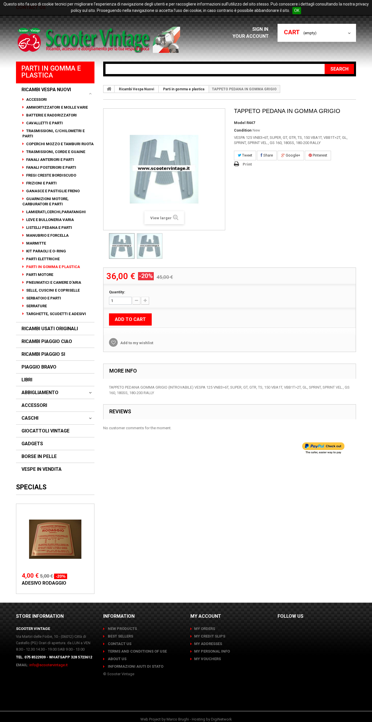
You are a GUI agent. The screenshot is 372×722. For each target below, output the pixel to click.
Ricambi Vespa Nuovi (46, 89)
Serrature (36, 306)
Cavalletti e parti (44, 123)
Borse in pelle (39, 456)
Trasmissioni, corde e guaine (55, 152)
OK (296, 10)
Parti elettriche (42, 259)
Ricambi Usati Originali (50, 328)
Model (240, 123)
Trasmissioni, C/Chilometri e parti (53, 133)
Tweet (246, 155)
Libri (27, 379)
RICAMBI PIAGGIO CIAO (47, 341)
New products (122, 628)
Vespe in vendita (42, 469)
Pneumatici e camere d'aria (53, 282)
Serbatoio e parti (43, 298)
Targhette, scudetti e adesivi (55, 314)
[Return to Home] (109, 88)
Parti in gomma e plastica (52, 267)
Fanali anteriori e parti (49, 159)
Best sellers (120, 636)
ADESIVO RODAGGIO (44, 583)
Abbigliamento (40, 392)
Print (247, 164)
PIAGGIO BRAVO (39, 367)
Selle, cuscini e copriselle (52, 290)
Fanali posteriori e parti (50, 167)
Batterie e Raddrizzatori (51, 115)
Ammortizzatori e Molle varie (56, 107)
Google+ (292, 155)
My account (205, 616)
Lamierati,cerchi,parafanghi (55, 212)
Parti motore (39, 274)
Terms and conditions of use (137, 651)
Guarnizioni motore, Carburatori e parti (45, 201)
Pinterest (319, 155)
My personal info (212, 651)
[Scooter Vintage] (100, 40)
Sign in (260, 29)
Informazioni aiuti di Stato (135, 666)
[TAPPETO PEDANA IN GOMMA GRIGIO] (122, 246)
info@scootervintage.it (48, 665)
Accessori (36, 99)
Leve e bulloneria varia (49, 220)
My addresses (208, 644)
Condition (243, 130)
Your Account (251, 36)
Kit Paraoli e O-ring (45, 251)
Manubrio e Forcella (47, 235)
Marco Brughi (178, 719)
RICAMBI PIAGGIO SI (43, 354)
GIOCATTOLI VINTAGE (45, 431)
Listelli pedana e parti (48, 227)
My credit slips (209, 636)
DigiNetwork (221, 719)
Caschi (30, 418)
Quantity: (117, 292)
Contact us (119, 644)
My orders (204, 628)
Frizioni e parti (41, 183)
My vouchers (207, 659)
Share (267, 155)
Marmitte (35, 243)
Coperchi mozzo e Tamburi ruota (59, 144)
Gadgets (32, 443)
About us (116, 659)
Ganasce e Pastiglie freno (52, 191)
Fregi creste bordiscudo (50, 175)
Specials (31, 487)
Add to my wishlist (136, 343)
